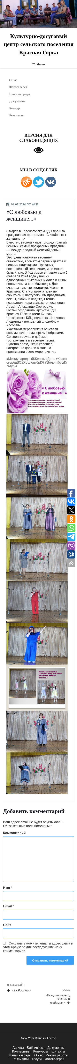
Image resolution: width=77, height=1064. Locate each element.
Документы (17, 101)
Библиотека (36, 1047)
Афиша (18, 1047)
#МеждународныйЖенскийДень (30, 358)
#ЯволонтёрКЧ (32, 362)
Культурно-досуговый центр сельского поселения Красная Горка (39, 44)
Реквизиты (16, 115)
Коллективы (21, 1051)
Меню (41, 64)
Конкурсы (40, 1051)
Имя (7, 888)
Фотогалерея (18, 87)
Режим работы (57, 1055)
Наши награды (19, 94)
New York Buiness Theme (38, 1038)
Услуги (37, 1058)
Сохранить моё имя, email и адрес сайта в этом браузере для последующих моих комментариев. (38, 947)
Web (35, 204)
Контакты (58, 1051)
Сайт (7, 925)
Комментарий (14, 833)
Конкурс (15, 108)
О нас (13, 80)
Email (8, 906)
